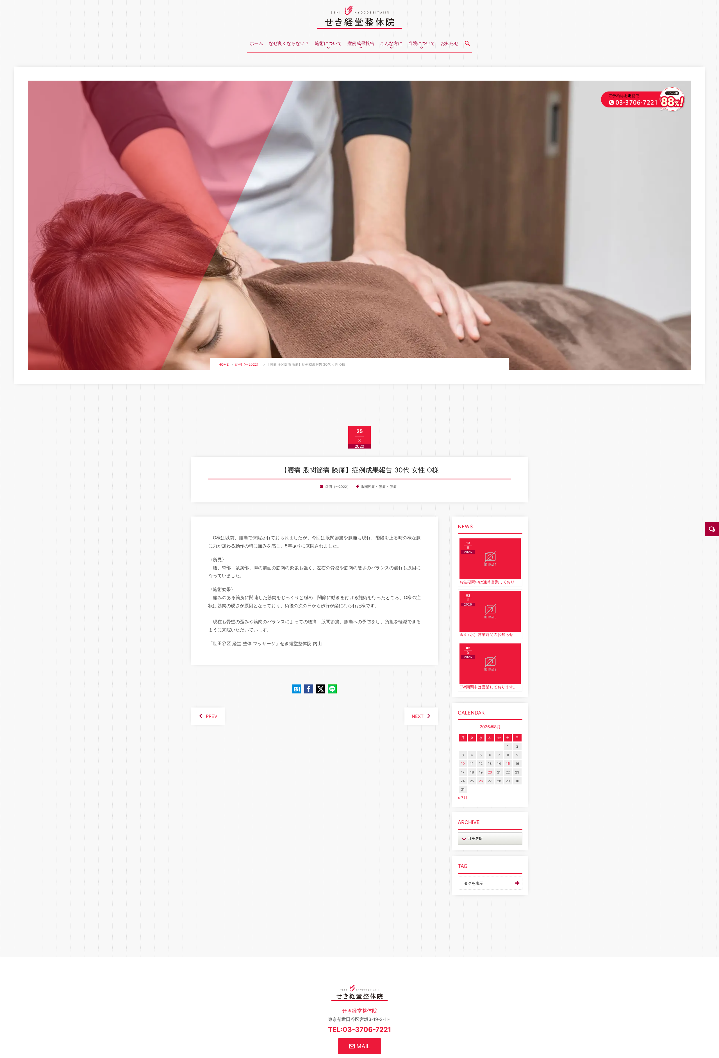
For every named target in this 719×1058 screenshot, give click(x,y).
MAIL (362, 1046)
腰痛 (382, 486)
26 (481, 781)
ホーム (256, 43)
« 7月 (462, 797)
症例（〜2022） (247, 364)
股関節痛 (368, 486)
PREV (211, 716)
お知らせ (450, 43)
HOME (224, 364)
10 (463, 763)
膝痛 (393, 486)
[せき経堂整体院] (359, 25)
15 (508, 763)
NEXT (418, 716)
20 (490, 772)
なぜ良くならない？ (289, 43)
